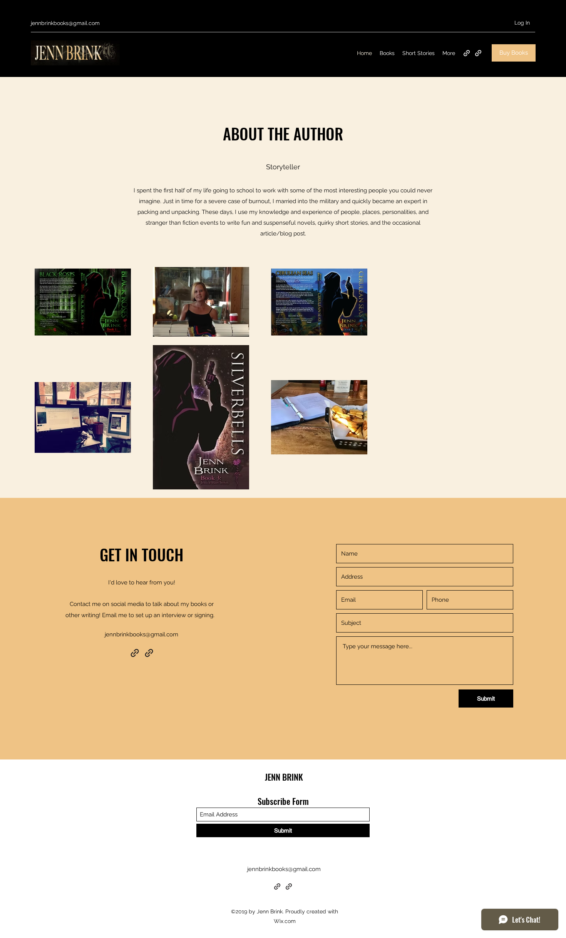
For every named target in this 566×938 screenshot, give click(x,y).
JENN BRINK (284, 777)
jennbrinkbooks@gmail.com (65, 23)
